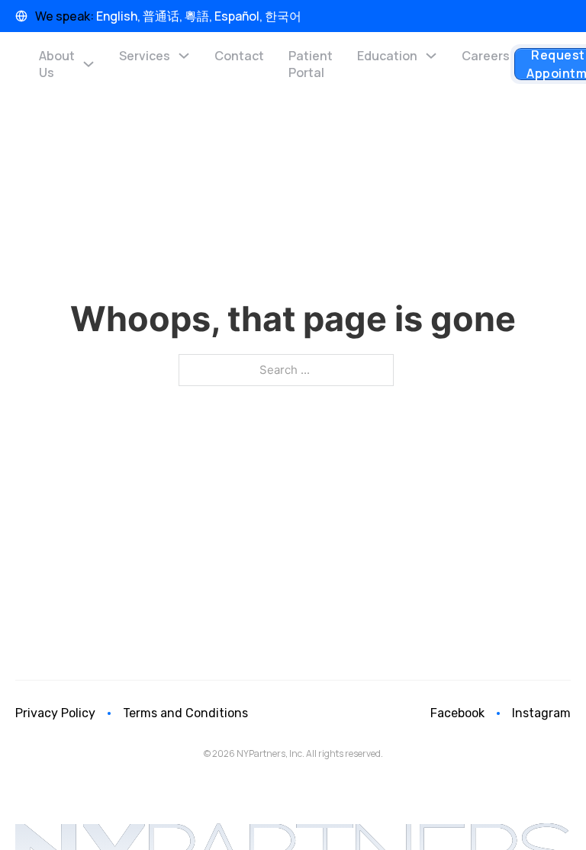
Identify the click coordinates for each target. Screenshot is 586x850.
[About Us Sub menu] (88, 64)
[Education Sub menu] (431, 56)
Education (387, 55)
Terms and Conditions (185, 713)
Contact (239, 55)
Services (144, 55)
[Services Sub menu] (184, 56)
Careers (486, 55)
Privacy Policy (55, 713)
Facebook (457, 713)
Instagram (541, 713)
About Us (57, 64)
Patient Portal (310, 64)
